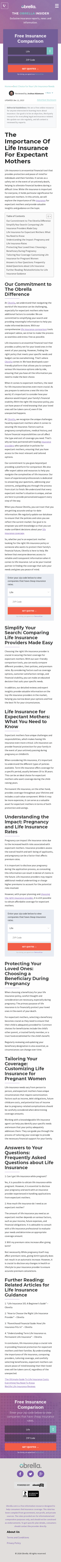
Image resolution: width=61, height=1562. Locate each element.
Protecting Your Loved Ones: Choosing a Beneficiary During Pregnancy (26, 249)
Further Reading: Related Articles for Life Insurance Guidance (27, 271)
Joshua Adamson (35, 93)
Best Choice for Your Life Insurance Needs (33, 86)
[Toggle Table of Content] (47, 216)
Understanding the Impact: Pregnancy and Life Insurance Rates (27, 241)
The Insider (30, 13)
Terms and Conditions (18, 1537)
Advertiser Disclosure (46, 100)
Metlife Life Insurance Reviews (20, 1386)
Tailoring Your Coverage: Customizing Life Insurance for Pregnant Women (27, 256)
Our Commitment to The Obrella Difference (28, 220)
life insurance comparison (34, 329)
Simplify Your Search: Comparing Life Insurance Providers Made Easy (24, 226)
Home (8, 86)
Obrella (11, 302)
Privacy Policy (14, 1543)
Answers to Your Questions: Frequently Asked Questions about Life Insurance (25, 264)
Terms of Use (39, 74)
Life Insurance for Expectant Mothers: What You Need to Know (28, 234)
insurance (41, 200)
